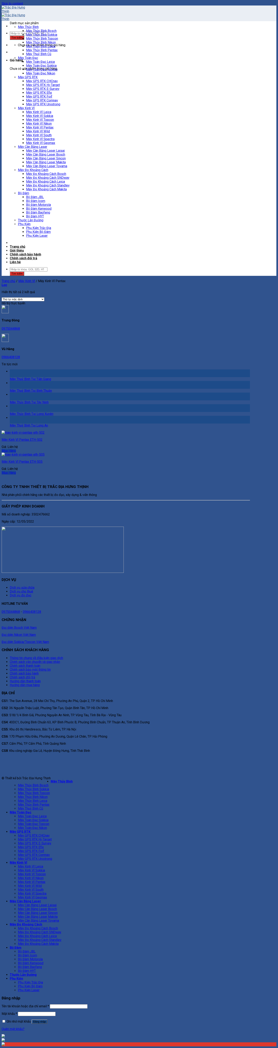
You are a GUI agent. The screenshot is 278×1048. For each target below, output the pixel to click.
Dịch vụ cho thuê (21, 591)
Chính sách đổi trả (23, 258)
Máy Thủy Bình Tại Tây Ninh (29, 402)
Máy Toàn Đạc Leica (40, 62)
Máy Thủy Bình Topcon (42, 38)
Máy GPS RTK (28, 77)
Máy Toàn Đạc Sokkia (41, 66)
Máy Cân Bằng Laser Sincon (46, 158)
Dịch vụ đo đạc (20, 595)
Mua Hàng (9, 451)
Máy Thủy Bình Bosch (41, 31)
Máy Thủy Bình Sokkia (41, 35)
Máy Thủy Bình (28, 27)
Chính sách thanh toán (25, 666)
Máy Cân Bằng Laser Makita (46, 162)
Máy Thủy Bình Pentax (42, 50)
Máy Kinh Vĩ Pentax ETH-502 (22, 440)
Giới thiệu (17, 250)
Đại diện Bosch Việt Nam (19, 628)
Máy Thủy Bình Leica (40, 46)
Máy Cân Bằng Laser (32, 147)
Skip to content (12, 3)
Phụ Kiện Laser (37, 236)
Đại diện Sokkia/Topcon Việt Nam (25, 642)
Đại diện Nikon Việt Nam (19, 635)
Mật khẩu (9, 1014)
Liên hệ (15, 262)
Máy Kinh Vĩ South (39, 135)
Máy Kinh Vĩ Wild (38, 131)
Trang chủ (17, 247)
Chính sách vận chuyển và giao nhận (35, 662)
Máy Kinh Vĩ (26, 108)
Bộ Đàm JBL (35, 197)
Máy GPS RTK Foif (39, 96)
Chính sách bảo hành (25, 254)
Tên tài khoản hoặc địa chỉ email (25, 1006)
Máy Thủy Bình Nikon (41, 42)
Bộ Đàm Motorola (38, 205)
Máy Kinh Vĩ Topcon (40, 120)
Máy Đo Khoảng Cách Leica (45, 181)
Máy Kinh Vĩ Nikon (39, 124)
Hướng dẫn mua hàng (25, 685)
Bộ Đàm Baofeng (38, 212)
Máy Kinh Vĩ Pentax (40, 127)
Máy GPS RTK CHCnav (42, 81)
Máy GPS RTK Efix (39, 93)
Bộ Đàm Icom (35, 201)
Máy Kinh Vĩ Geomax (40, 143)
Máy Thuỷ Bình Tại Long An (29, 425)
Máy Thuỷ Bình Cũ (38, 54)
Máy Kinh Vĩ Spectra (40, 139)
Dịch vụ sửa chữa (22, 588)
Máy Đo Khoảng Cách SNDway (47, 178)
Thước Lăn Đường (30, 220)
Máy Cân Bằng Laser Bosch (45, 154)
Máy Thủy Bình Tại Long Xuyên (31, 414)
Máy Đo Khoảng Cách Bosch (46, 174)
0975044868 (11, 329)
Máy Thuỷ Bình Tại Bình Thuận (31, 391)
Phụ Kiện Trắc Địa (38, 228)
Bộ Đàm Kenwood (38, 209)
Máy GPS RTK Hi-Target (43, 85)
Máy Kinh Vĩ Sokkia (39, 116)
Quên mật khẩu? (13, 1029)
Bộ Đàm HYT (35, 216)
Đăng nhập (39, 1021)
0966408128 (11, 357)
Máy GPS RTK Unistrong (43, 104)
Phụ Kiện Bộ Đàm (38, 232)
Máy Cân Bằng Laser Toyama (46, 166)
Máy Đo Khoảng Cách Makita (46, 189)
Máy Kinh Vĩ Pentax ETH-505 (22, 462)
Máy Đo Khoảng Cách (33, 170)
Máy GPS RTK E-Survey (42, 89)
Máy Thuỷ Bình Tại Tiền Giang (30, 379)
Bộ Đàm (23, 193)
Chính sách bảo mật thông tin (30, 669)
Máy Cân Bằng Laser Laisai (45, 151)
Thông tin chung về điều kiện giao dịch (36, 658)
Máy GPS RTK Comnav (42, 100)
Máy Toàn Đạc (28, 58)
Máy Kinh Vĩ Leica (38, 112)
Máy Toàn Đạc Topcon (41, 69)
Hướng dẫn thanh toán (25, 681)
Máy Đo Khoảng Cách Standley (48, 185)
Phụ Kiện (24, 224)
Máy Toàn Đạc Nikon (40, 73)
